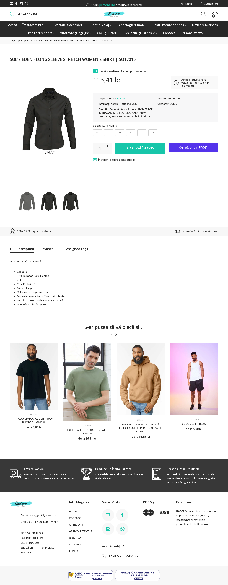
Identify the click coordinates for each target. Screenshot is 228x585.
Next (81, 125)
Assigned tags (77, 249)
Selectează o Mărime (105, 125)
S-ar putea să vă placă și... (114, 327)
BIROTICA (75, 537)
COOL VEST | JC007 (194, 423)
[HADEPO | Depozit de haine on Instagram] (21, 3)
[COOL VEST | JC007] (194, 379)
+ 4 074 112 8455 (27, 14)
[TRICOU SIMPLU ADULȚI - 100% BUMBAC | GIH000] (34, 376)
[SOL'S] (27, 200)
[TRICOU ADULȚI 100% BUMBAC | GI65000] (87, 382)
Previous (16, 125)
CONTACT (75, 551)
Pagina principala (19, 40)
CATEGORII (76, 524)
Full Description (22, 249)
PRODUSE (75, 518)
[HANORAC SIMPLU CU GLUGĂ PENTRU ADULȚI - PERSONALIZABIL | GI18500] (141, 379)
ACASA (73, 511)
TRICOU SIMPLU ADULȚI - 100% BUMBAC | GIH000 (34, 420)
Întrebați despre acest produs (116, 159)
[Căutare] (204, 14)
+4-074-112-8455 (123, 555)
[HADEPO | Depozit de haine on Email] (11, 3)
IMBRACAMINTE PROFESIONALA (118, 112)
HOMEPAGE (145, 109)
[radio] (97, 132)
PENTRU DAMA (121, 116)
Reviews (46, 249)
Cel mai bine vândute (123, 109)
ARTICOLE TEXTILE (80, 531)
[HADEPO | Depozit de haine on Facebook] (16, 3)
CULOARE (75, 544)
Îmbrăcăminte (141, 116)
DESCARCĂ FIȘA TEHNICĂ (25, 261)
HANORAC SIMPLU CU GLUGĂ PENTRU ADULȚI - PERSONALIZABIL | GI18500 (141, 427)
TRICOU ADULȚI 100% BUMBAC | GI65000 (87, 431)
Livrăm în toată (115, 4)
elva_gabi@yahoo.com (44, 515)
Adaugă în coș (140, 148)
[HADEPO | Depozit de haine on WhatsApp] (26, 3)
